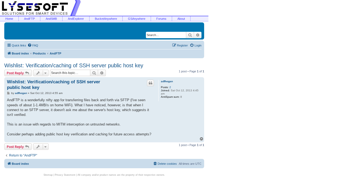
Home (9, 18)
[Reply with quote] (150, 83)
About (181, 18)
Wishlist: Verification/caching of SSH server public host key (73, 65)
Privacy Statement (65, 175)
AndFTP (29, 18)
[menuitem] (33, 45)
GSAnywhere (136, 18)
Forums (161, 18)
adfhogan (167, 81)
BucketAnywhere (106, 18)
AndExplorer (76, 18)
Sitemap (48, 175)
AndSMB (51, 18)
